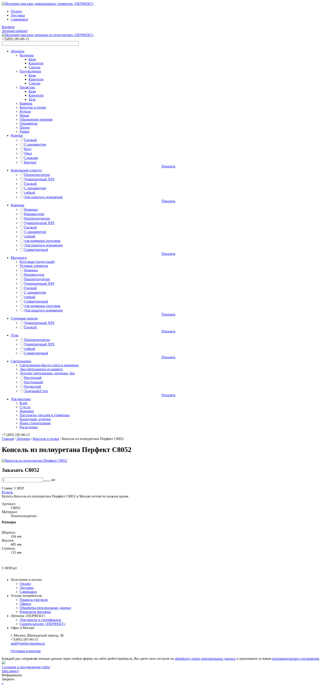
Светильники (21, 361)
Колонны (27, 55)
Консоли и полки (33, 107)
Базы (32, 59)
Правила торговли (34, 600)
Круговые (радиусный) (37, 262)
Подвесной (32, 386)
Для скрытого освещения (43, 197)
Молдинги (19, 258)
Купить (7, 492)
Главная (8, 439)
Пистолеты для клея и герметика (45, 415)
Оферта (25, 604)
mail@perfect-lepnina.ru (28, 643)
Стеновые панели (24, 318)
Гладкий (30, 140)
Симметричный (36, 250)
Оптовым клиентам (26, 651)
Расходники (29, 427)
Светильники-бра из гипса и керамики (49, 365)
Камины (26, 103)
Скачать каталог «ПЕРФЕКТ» (42, 624)
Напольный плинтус (26, 170)
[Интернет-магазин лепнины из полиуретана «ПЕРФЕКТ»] (48, 4)
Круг (28, 149)
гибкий (29, 192)
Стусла (25, 407)
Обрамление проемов (36, 119)
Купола (25, 111)
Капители (36, 63)
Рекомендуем (34, 214)
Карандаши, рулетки (35, 419)
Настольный (33, 382)
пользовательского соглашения (295, 658)
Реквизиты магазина (35, 612)
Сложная (31, 158)
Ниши (24, 115)
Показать (168, 166)
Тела (32, 99)
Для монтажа (21, 399)
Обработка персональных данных (45, 608)
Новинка (31, 209)
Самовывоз (19, 19)
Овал (28, 153)
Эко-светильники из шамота (41, 369)
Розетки (17, 135)
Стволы (34, 67)
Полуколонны (30, 71)
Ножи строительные (35, 423)
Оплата (16, 11)
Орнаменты (28, 123)
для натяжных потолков (42, 241)
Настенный (33, 378)
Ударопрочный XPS (39, 179)
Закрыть (8, 679)
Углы (15, 335)
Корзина (8, 27)
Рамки (24, 131)
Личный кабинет (15, 31)
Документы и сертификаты (40, 620)
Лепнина (17, 51)
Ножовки (27, 411)
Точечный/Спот (36, 391)
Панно (25, 127)
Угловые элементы (34, 266)
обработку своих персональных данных (205, 658)
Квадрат (30, 162)
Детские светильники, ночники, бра (47, 373)
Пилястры (27, 87)
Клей (23, 403)
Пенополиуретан (37, 175)
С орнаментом (35, 144)
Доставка (18, 15)
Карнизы (17, 205)
